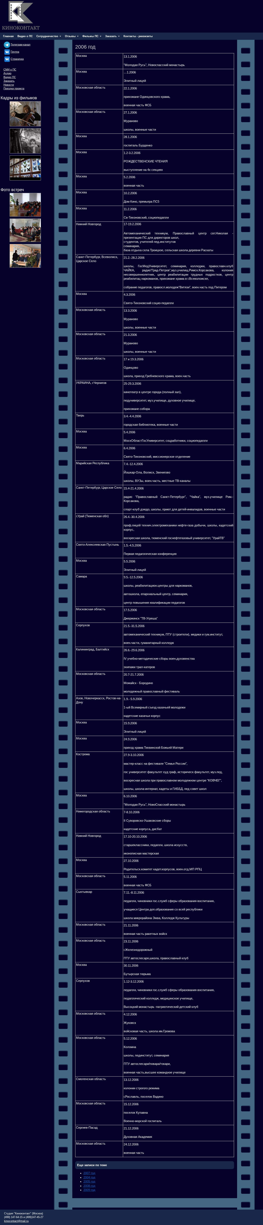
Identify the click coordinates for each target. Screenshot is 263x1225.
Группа (15, 51)
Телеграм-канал (20, 44)
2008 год (89, 1185)
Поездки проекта (13, 88)
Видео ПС (9, 77)
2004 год (89, 1177)
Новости (8, 84)
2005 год (89, 1181)
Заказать (9, 80)
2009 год (89, 1190)
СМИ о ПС (9, 69)
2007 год (89, 1173)
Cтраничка (17, 58)
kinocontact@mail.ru (16, 1221)
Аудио (7, 73)
